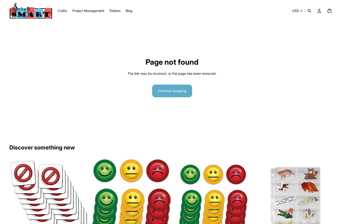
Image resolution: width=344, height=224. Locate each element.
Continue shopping (172, 91)
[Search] (309, 11)
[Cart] (329, 11)
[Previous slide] (98, 199)
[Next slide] (164, 199)
